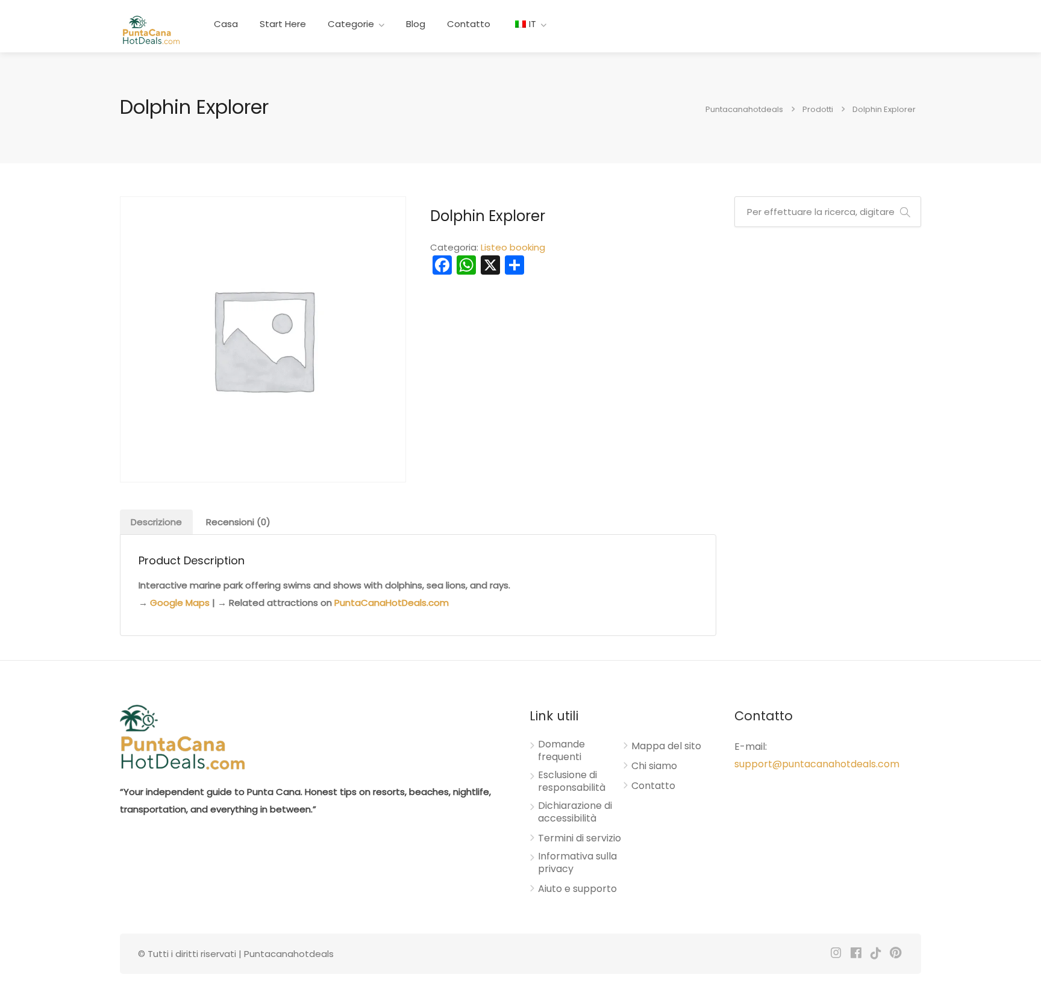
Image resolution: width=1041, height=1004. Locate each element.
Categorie (351, 23)
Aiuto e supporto (577, 889)
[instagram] (835, 953)
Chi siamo (654, 766)
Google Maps (180, 602)
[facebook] (855, 953)
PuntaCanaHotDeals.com (391, 602)
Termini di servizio (579, 838)
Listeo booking (513, 247)
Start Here (283, 23)
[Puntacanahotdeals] (151, 29)
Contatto (468, 23)
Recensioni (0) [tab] (238, 522)
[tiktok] (875, 953)
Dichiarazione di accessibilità (575, 812)
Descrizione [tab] (156, 522)
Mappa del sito (666, 746)
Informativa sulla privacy (577, 863)
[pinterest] (895, 953)
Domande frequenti (561, 751)
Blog (415, 23)
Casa (226, 23)
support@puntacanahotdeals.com (816, 764)
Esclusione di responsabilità (571, 781)
